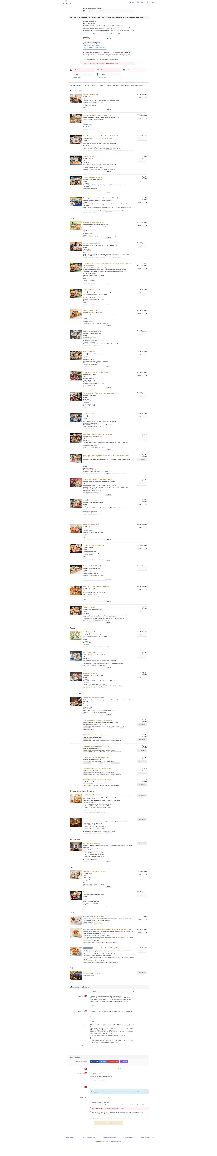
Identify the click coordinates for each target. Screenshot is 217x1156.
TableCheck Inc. (106, 1141)
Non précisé (95, 1037)
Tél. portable (82, 1073)
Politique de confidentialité (109, 1137)
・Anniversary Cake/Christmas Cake (92, 45)
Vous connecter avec (81, 1061)
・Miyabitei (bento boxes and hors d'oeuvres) (95, 49)
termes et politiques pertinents (121, 1118)
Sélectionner (142, 459)
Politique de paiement (128, 1137)
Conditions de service (89, 1137)
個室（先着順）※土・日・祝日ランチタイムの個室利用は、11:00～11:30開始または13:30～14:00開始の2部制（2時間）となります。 (112, 1041)
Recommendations (75, 85)
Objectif (85, 991)
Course (87, 85)
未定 (93, 1021)
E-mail (84, 1087)
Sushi (94, 85)
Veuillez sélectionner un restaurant (92, 8)
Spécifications (83, 1046)
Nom (84, 1068)
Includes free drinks (112, 85)
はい (93, 1015)
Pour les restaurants (70, 1137)
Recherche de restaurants (147, 1137)
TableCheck (124, 1061)
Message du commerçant (89, 21)
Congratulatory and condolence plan (132, 85)
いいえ (93, 1018)
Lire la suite (108, 109)
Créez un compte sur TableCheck (100, 1102)
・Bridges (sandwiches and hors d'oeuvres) (94, 47)
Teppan (101, 85)
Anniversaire (83, 1097)
